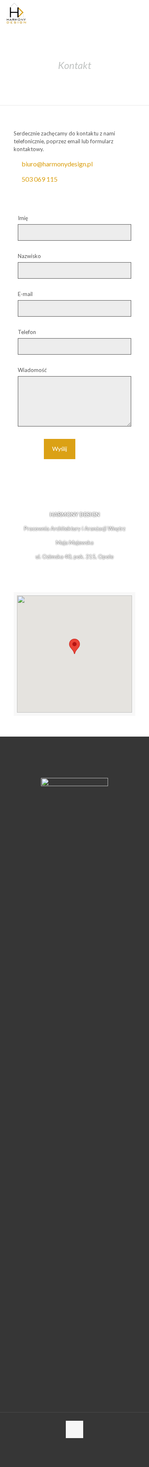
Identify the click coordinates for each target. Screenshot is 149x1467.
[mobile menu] (138, 12)
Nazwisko (29, 256)
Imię (23, 218)
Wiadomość (32, 370)
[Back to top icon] (74, 1429)
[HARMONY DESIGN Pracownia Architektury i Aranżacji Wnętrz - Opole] (16, 12)
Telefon (27, 332)
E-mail (25, 294)
